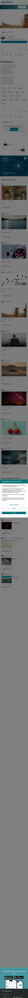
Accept (14, 513)
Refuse (14, 508)
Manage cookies (14, 504)
